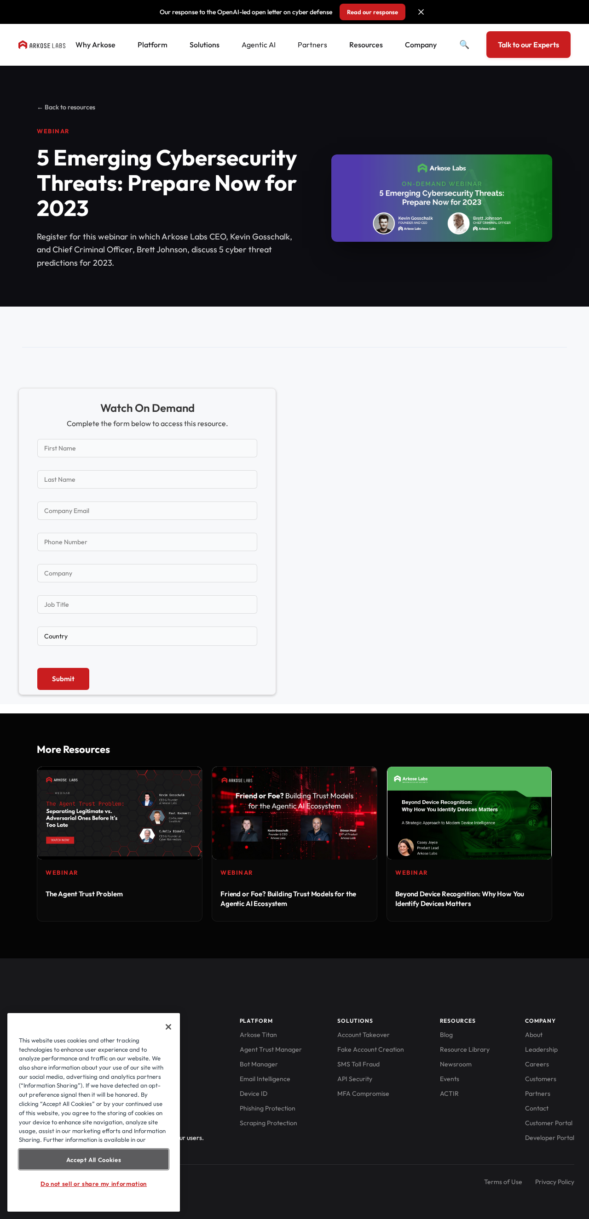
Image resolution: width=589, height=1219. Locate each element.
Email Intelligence (265, 1079)
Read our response (372, 12)
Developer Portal (549, 1138)
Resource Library (465, 1049)
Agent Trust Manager (271, 1049)
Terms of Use (503, 1182)
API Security (354, 1079)
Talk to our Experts (528, 44)
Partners (312, 44)
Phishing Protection (267, 1108)
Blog (446, 1035)
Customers (540, 1079)
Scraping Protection (268, 1123)
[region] (93, 1112)
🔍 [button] (464, 44)
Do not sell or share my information (93, 1183)
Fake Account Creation (370, 1049)
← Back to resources (66, 107)
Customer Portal (548, 1123)
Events (449, 1079)
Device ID (253, 1093)
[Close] (168, 1027)
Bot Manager (259, 1064)
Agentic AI (259, 44)
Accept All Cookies (93, 1159)
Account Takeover (363, 1035)
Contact (537, 1108)
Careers (537, 1064)
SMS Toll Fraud (358, 1064)
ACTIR (449, 1093)
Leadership (541, 1049)
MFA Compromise (363, 1093)
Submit (63, 678)
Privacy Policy (554, 1182)
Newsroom (456, 1064)
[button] (421, 12)
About (534, 1035)
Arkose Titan (258, 1035)
